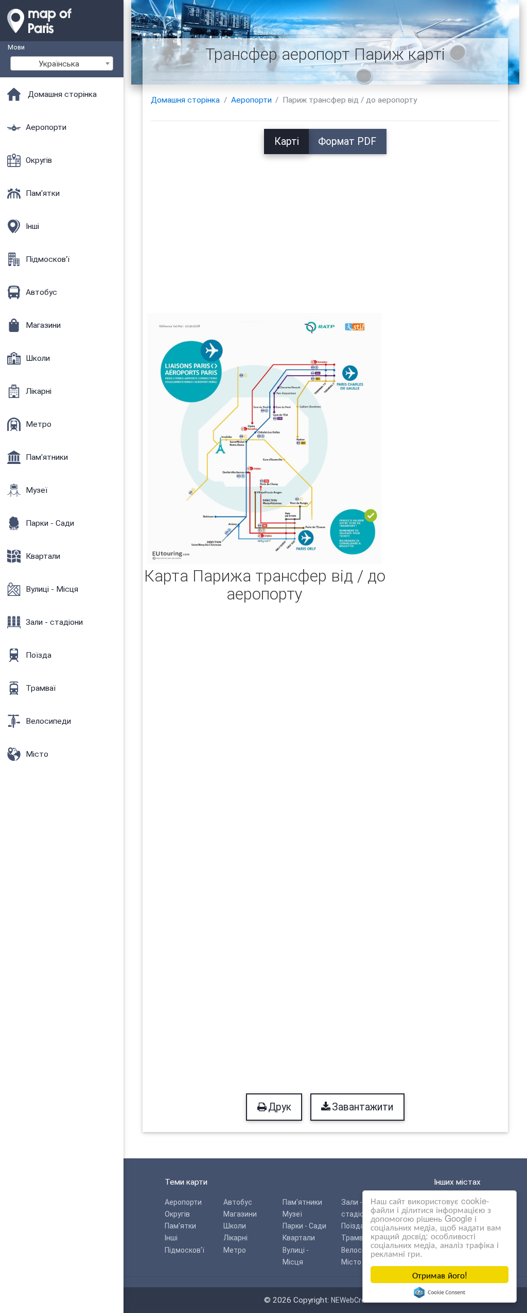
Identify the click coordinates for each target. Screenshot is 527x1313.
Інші (171, 1238)
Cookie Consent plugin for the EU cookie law (439, 1292)
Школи (234, 1226)
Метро (234, 1250)
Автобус (237, 1202)
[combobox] (61, 63)
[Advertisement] (325, 226)
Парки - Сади (304, 1226)
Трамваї (355, 1238)
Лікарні (235, 1238)
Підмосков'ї (184, 1250)
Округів (177, 1214)
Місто (351, 1262)
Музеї (292, 1214)
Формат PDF (347, 141)
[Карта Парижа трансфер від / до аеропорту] (264, 437)
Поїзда (352, 1226)
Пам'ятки (180, 1226)
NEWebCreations (359, 1300)
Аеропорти (251, 100)
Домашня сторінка (185, 100)
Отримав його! (439, 1274)
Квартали (299, 1238)
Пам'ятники (302, 1202)
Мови (16, 47)
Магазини (240, 1214)
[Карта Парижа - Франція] (62, 36)
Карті (286, 141)
